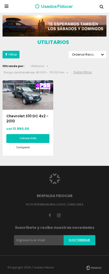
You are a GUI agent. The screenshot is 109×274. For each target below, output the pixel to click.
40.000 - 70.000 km (34, 72)
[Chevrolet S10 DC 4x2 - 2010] (28, 95)
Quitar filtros (82, 72)
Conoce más (28, 138)
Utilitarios (37, 66)
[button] (101, 6)
